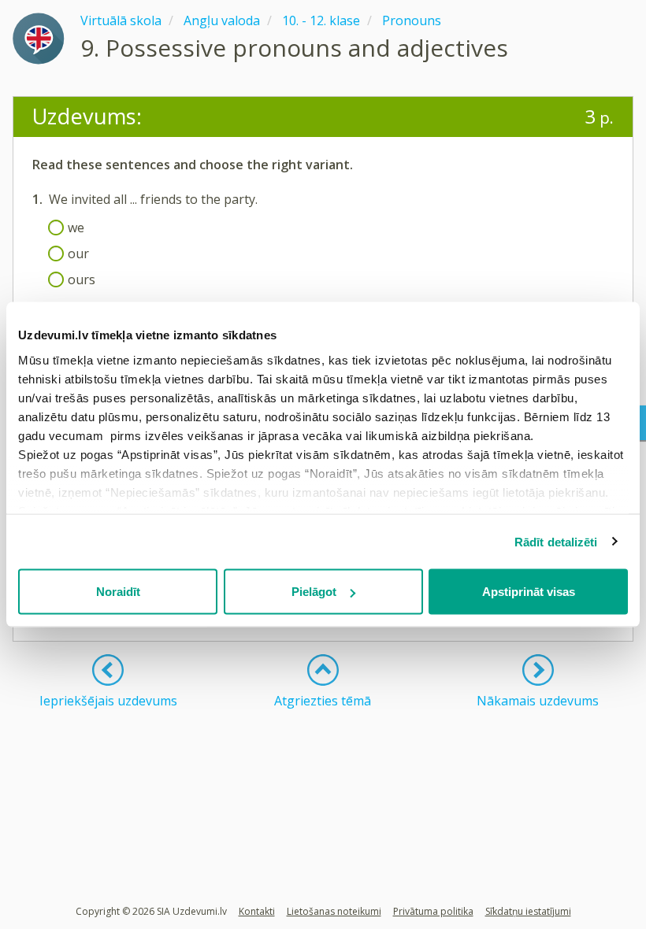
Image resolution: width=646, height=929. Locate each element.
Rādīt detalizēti (556, 541)
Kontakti (257, 911)
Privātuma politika (433, 911)
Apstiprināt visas (528, 591)
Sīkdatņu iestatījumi (528, 911)
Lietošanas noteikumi (334, 911)
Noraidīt (118, 591)
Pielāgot (313, 591)
